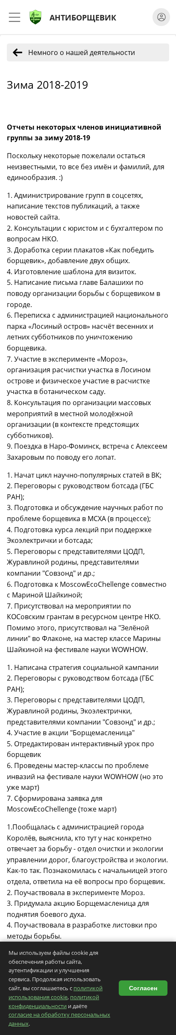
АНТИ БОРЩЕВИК (83, 17)
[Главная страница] (35, 17)
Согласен (143, 988)
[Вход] (161, 17)
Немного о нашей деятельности (81, 52)
